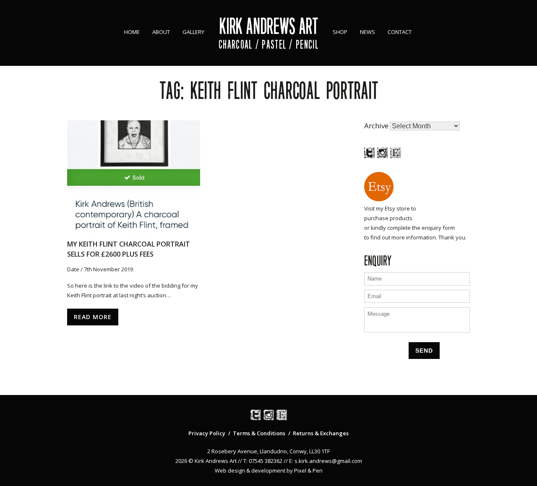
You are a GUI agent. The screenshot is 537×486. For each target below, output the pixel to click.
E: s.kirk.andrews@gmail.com (325, 461)
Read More (93, 317)
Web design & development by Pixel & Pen (269, 470)
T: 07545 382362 (262, 461)
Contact (400, 32)
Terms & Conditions (259, 433)
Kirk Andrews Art (268, 26)
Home (132, 32)
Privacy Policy (206, 433)
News (367, 32)
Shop (340, 32)
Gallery (193, 32)
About (161, 32)
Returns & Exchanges (321, 433)
